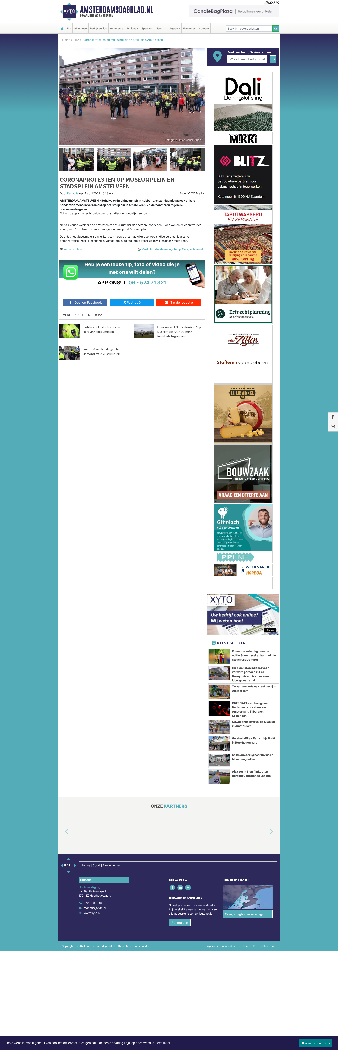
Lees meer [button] (163, 1043)
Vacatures (189, 28)
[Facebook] (173, 887)
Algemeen (80, 28)
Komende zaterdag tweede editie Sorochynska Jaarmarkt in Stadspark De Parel (254, 655)
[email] (333, 426)
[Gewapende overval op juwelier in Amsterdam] (219, 727)
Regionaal (132, 28)
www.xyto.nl (92, 913)
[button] (61, 159)
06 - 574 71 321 (147, 283)
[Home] (62, 28)
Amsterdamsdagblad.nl (116, 9)
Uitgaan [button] (173, 28)
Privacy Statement (264, 946)
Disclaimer (244, 946)
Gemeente (116, 28)
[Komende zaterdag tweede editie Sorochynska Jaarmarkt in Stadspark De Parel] (219, 656)
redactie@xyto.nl (95, 908)
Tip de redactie (181, 302)
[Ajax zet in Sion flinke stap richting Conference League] (219, 776)
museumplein (73, 249)
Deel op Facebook (88, 302)
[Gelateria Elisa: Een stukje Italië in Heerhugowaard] (219, 743)
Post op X (134, 302)
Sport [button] (160, 28)
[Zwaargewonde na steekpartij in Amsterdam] (219, 691)
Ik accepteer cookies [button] (316, 1043)
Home (66, 39)
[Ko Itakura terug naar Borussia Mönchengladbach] (219, 760)
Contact (204, 28)
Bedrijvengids (98, 28)
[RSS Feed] (188, 887)
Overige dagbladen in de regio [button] (244, 914)
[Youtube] (180, 887)
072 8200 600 (93, 903)
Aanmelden (180, 923)
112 (69, 28)
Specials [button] (147, 28)
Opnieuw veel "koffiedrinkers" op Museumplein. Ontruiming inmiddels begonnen (179, 331)
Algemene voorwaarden (221, 946)
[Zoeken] (276, 28)
